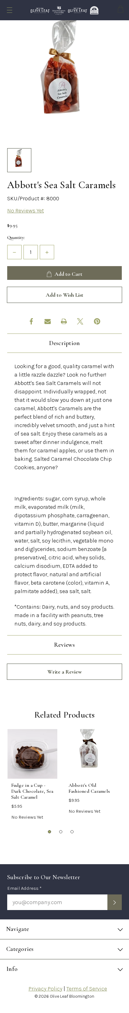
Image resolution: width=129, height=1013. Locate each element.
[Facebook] (31, 321)
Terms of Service (86, 988)
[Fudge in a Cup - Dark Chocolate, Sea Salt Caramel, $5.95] (32, 754)
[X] (80, 321)
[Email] (47, 321)
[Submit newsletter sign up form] (114, 902)
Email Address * (24, 888)
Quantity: (16, 237)
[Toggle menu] (10, 10)
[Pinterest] (97, 321)
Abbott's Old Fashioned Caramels (89, 788)
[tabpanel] (32, 776)
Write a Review (64, 671)
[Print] (64, 321)
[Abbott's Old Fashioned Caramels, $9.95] (90, 754)
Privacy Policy (45, 988)
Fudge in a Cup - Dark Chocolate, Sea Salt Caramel (32, 791)
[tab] (49, 832)
